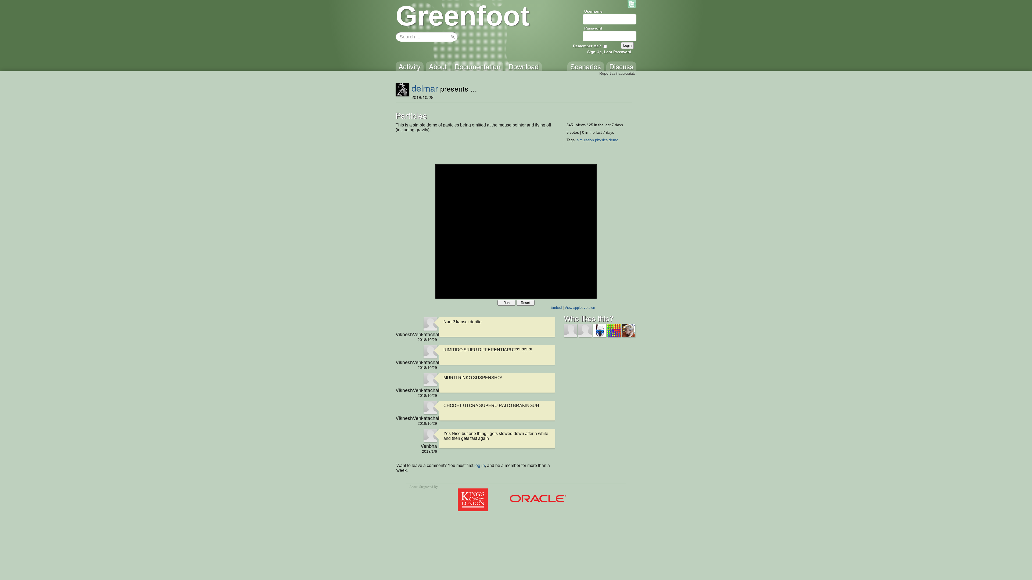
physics (601, 140)
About (413, 486)
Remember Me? (587, 46)
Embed (556, 308)
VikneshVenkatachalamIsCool (416, 334)
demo (613, 140)
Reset (525, 303)
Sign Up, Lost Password (609, 52)
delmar (424, 88)
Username (593, 11)
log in (479, 465)
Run (506, 303)
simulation (585, 140)
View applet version (580, 308)
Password (593, 28)
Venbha (429, 445)
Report (605, 73)
